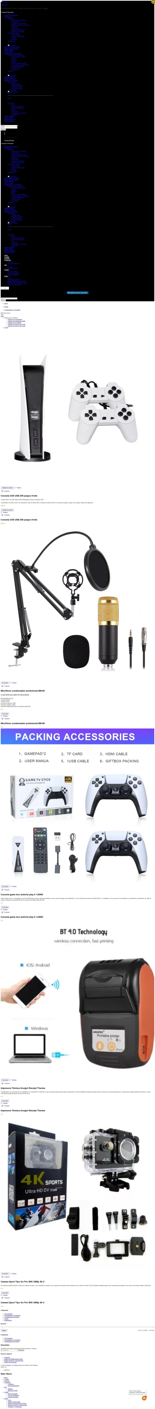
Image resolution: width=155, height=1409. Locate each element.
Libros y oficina (9, 116)
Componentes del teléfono (18, 113)
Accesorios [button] (11, 103)
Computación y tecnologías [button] (15, 55)
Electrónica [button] (11, 18)
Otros (13, 110)
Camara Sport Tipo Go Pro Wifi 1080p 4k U (22, 1281)
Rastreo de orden (12, 268)
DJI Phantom (11, 41)
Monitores (14, 60)
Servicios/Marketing (13, 263)
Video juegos (15, 28)
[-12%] (77, 406)
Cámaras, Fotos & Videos (18, 23)
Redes (13, 61)
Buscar (3, 129)
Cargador (14, 39)
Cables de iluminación (17, 106)
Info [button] (5, 265)
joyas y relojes (8, 52)
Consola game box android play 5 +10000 (22, 894)
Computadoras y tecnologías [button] (13, 53)
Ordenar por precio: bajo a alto (16, 324)
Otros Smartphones (16, 88)
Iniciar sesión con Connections (79, 292)
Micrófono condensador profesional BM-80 (23, 691)
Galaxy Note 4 (12, 90)
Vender (6, 1392)
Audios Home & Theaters (18, 20)
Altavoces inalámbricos (18, 30)
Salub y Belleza (9, 50)
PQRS (6, 1398)
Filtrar (4, 1330)
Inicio (6, 255)
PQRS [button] (6, 276)
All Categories (8, 1314)
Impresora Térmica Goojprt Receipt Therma (23, 1088)
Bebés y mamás (9, 77)
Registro (11, 140)
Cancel (6, 327)
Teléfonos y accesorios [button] (11, 80)
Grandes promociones (11, 15)
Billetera (10, 266)
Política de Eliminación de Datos (17, 281)
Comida (6, 257)
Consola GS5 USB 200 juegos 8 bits (19, 496)
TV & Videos (15, 22)
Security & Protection (17, 66)
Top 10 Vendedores (13, 273)
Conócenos (7, 1382)
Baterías (13, 38)
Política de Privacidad (14, 279)
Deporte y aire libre (10, 79)
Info (5, 1387)
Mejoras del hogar (9, 119)
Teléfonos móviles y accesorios (20, 25)
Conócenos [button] (7, 260)
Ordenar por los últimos (14, 322)
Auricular (10, 71)
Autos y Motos (8, 118)
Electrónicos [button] (8, 17)
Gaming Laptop (15, 68)
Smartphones (8, 1320)
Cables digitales (15, 34)
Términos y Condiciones (15, 284)
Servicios (7, 258)
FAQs (9, 278)
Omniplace (4, 4)
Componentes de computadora (20, 65)
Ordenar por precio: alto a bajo (16, 326)
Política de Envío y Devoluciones (17, 283)
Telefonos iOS (15, 83)
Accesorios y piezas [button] (13, 33)
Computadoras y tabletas (18, 56)
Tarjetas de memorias (17, 108)
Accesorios (14, 69)
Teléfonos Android (16, 85)
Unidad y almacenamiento (18, 63)
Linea (9, 93)
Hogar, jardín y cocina (11, 48)
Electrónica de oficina (17, 31)
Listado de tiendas (13, 274)
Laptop (13, 58)
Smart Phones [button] (12, 82)
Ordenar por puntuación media (16, 321)
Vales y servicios (9, 121)
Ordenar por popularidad (15, 319)
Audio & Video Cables (17, 36)
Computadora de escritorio (11, 1317)
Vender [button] (6, 270)
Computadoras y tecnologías (12, 1315)
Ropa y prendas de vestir (11, 47)
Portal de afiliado (12, 271)
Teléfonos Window (16, 87)
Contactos (11, 262)
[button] (6, 491)
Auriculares (14, 26)
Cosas (13, 105)
